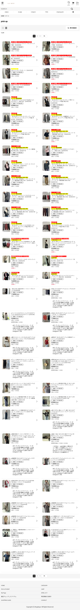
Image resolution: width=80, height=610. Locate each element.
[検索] (72, 8)
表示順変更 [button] (73, 28)
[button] (2, 4)
